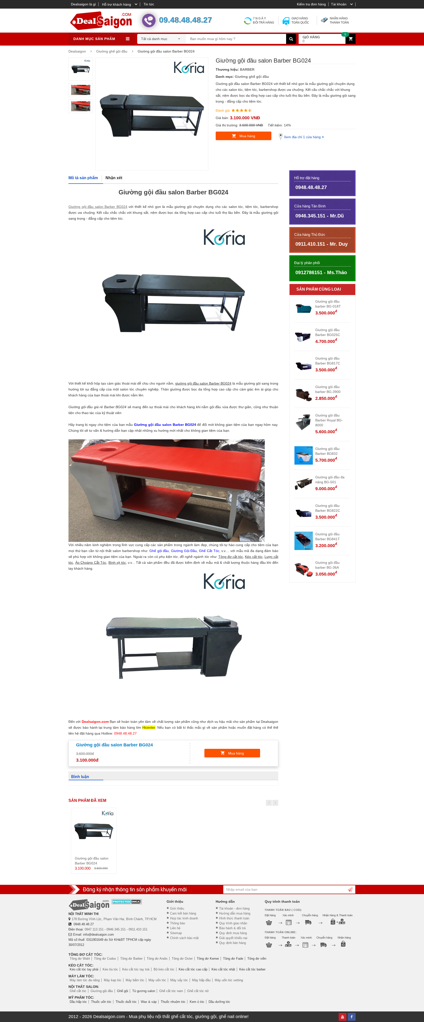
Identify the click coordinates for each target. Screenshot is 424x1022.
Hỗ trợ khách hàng (116, 4)
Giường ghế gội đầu (252, 77)
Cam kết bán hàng (183, 913)
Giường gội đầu (102, 991)
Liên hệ (175, 928)
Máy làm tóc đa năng (85, 980)
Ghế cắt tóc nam (171, 991)
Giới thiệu (177, 908)
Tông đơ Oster (182, 958)
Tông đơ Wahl (80, 958)
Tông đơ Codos (105, 958)
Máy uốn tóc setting (229, 980)
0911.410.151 (138, 929)
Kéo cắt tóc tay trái (135, 969)
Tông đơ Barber (131, 958)
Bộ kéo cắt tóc (164, 969)
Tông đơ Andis (157, 958)
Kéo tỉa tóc (110, 969)
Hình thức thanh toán (234, 918)
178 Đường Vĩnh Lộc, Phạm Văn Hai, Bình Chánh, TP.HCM (114, 919)
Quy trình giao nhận (233, 923)
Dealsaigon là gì (83, 4)
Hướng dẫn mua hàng (234, 913)
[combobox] (161, 37)
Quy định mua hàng (233, 933)
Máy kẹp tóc (112, 980)
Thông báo (177, 923)
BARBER (247, 69)
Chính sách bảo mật (184, 938)
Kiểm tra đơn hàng (311, 4)
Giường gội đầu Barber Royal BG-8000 (329, 420)
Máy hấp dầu (201, 980)
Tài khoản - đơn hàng (234, 908)
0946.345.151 (116, 929)
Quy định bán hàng (232, 943)
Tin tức (149, 4)
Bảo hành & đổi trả (232, 928)
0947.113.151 (94, 929)
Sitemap (176, 933)
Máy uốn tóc (157, 980)
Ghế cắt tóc (78, 991)
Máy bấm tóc (135, 980)
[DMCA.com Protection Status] (127, 901)
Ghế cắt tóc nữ (198, 991)
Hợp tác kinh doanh (184, 918)
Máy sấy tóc (179, 980)
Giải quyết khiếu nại (233, 938)
